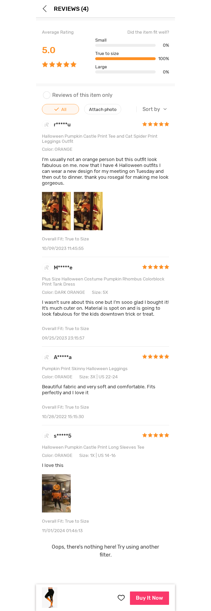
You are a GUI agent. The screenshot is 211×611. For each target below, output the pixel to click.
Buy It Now (149, 598)
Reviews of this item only (82, 95)
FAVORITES (121, 598)
